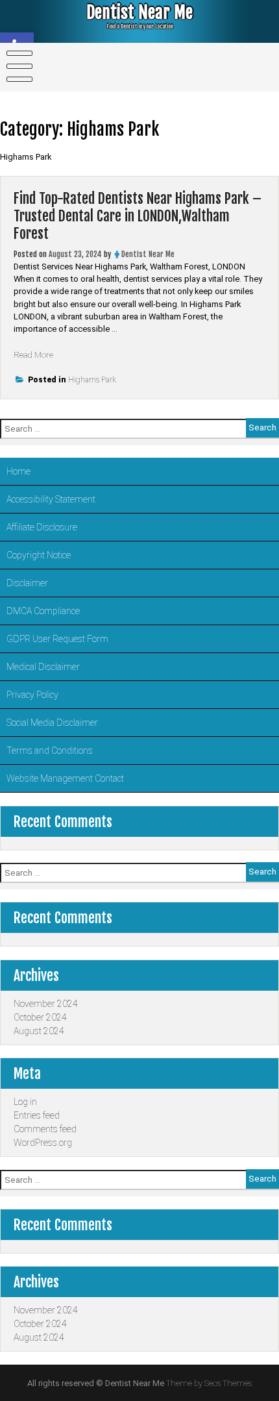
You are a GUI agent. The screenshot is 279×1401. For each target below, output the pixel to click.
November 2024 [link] (46, 1003)
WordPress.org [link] (43, 1142)
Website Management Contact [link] (65, 778)
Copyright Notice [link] (38, 555)
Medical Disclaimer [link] (43, 667)
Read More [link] (33, 355)
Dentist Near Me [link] (139, 12)
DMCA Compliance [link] (43, 611)
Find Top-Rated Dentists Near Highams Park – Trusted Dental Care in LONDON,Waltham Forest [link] (137, 216)
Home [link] (18, 471)
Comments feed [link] (45, 1129)
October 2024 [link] (40, 1017)
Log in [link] (25, 1102)
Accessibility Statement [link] (50, 499)
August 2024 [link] (39, 1031)
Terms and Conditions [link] (49, 750)
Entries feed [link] (37, 1115)
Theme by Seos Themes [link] (209, 1383)
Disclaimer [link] (27, 583)
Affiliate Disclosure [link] (41, 527)
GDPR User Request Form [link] (57, 639)
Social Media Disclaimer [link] (52, 722)
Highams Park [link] (92, 379)
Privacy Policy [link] (32, 694)
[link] (17, 66)
